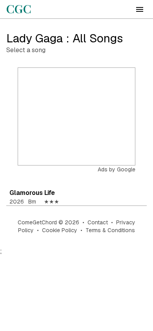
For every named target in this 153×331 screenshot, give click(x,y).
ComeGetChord (37, 222)
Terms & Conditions (110, 230)
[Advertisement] (77, 117)
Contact (97, 222)
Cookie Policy (59, 230)
